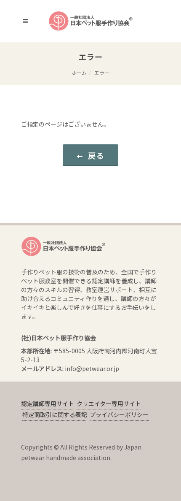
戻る (96, 155)
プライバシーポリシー (119, 414)
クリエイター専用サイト (109, 403)
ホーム (79, 72)
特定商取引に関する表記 (54, 414)
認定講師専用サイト (47, 403)
